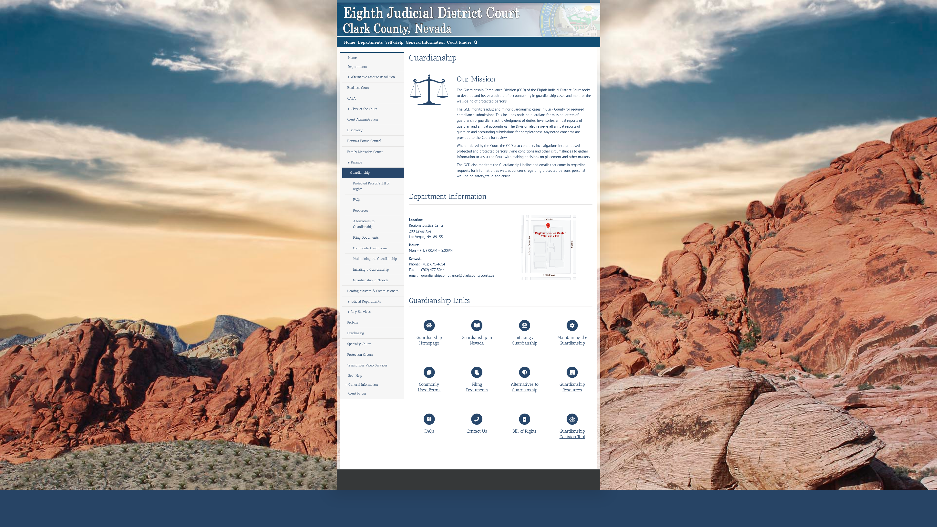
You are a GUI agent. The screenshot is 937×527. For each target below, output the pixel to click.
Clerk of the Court (364, 109)
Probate (352, 322)
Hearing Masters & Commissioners (372, 291)
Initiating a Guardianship (371, 269)
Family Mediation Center (365, 152)
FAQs (356, 200)
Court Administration (362, 119)
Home (352, 58)
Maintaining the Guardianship (375, 259)
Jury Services (361, 312)
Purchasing (355, 333)
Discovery (355, 130)
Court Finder (357, 393)
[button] (476, 42)
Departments (357, 67)
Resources (360, 210)
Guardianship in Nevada (370, 280)
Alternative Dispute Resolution (373, 77)
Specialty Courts (359, 344)
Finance (356, 162)
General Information (363, 385)
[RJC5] (548, 216)
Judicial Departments (366, 301)
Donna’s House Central (364, 141)
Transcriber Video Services (367, 365)
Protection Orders (360, 355)
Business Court (358, 88)
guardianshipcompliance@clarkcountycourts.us (457, 275)
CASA (351, 98)
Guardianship (360, 173)
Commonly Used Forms (370, 248)
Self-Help (355, 376)
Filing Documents (366, 237)
